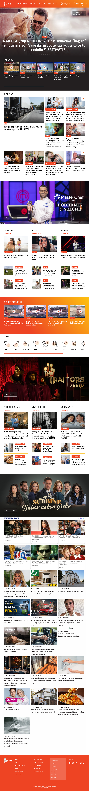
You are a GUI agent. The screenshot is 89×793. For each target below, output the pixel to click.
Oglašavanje (18, 774)
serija (43, 3)
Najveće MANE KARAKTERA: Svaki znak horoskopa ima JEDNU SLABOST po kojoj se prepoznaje (49, 286)
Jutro (6, 73)
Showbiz (44, 41)
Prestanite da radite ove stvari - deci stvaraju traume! (21, 448)
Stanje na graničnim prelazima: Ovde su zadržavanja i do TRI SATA (23, 128)
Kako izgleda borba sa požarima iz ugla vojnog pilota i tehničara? (58, 323)
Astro (48, 136)
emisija (32, 3)
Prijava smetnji (37, 765)
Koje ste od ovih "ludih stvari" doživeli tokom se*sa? (78, 448)
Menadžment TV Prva (20, 765)
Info (5, 123)
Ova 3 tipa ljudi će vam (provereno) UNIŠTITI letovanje (16, 256)
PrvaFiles (53, 778)
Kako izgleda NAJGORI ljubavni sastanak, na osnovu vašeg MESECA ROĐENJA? (12, 169)
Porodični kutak (50, 109)
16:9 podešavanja (19, 771)
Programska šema (22, 3)
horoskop (8, 337)
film (38, 3)
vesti (54, 3)
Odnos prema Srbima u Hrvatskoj (44, 77)
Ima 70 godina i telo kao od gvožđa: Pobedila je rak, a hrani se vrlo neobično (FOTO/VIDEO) (49, 449)
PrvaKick (53, 772)
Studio (16, 768)
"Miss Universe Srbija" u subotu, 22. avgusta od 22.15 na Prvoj (44, 47)
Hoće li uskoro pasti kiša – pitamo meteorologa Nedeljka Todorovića (13, 323)
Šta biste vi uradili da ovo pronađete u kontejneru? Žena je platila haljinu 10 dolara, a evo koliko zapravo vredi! (34, 170)
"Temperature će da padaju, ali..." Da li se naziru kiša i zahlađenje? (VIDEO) (75, 168)
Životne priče (36, 428)
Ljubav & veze (65, 428)
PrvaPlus (53, 763)
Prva (16, 762)
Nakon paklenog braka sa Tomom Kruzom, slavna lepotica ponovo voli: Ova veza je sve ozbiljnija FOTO (78, 286)
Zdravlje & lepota (72, 109)
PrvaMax (53, 766)
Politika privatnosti (38, 771)
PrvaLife (53, 775)
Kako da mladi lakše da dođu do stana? (27, 77)
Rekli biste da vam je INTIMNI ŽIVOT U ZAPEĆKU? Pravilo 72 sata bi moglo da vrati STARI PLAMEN (71, 435)
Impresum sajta (38, 759)
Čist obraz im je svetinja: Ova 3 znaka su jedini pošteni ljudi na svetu (43, 257)
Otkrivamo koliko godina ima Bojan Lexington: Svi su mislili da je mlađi (73, 256)
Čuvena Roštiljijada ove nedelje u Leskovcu (11, 77)
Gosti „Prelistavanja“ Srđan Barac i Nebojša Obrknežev (61, 77)
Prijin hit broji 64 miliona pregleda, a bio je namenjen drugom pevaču (78, 272)
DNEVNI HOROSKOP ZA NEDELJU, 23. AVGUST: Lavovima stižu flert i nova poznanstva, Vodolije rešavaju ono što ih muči (49, 272)
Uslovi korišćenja (38, 762)
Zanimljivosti (29, 163)
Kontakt (17, 759)
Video (49, 3)
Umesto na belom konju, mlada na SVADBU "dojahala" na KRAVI (21, 272)
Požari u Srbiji (74, 76)
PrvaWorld (54, 769)
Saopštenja (37, 768)
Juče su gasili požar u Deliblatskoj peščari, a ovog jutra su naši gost (34, 323)
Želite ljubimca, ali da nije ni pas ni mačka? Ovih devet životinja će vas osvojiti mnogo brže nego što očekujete (54, 170)
